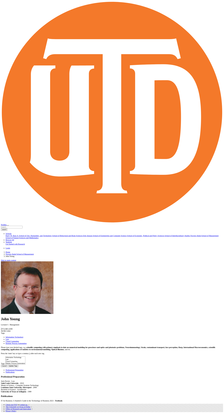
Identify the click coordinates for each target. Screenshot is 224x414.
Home (8, 252)
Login (8, 248)
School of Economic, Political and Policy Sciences (146, 236)
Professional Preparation (14, 370)
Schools (8, 234)
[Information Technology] (15, 358)
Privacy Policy (11, 411)
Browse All (10, 240)
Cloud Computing (12, 341)
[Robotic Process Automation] (15, 363)
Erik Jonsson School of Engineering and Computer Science (105, 236)
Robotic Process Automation (16, 343)
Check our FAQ (12, 405)
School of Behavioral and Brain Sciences (67, 236)
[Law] (15, 360)
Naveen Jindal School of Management (204, 236)
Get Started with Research (15, 244)
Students (9, 242)
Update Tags (13, 366)
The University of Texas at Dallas (18, 407)
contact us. (24, 405)
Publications (10, 372)
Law (7, 339)
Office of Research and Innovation (18, 409)
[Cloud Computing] (15, 361)
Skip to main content (8, 260)
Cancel (4, 366)
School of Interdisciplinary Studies (177, 236)
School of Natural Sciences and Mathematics (22, 238)
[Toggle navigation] (8, 225)
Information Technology (14, 337)
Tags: (3, 364)
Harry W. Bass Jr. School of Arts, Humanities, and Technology (29, 236)
